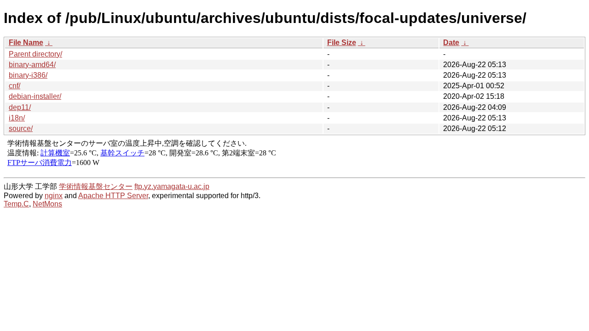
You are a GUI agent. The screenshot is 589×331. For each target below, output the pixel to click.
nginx (54, 196)
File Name (26, 42)
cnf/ (14, 86)
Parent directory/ (35, 54)
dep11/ (20, 107)
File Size (341, 42)
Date (451, 42)
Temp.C (16, 204)
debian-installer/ (35, 96)
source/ (21, 128)
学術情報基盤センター (96, 186)
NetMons (47, 204)
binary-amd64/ (32, 64)
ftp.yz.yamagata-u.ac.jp (171, 186)
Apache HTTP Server (113, 196)
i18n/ (17, 118)
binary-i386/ (28, 75)
